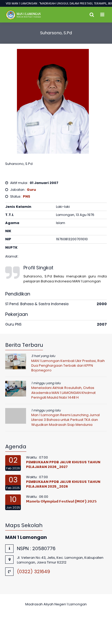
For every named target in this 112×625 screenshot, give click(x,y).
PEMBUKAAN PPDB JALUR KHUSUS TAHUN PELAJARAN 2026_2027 (63, 464)
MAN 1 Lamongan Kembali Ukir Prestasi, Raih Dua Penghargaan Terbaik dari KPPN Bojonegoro (68, 365)
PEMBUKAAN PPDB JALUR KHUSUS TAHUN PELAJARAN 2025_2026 (63, 484)
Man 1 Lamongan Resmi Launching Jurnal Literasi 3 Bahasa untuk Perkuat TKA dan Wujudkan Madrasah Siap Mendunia (65, 419)
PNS (26, 196)
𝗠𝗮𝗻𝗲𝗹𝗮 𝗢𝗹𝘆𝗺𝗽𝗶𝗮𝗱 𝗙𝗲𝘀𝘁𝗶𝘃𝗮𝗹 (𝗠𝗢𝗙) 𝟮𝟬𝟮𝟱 (61, 501)
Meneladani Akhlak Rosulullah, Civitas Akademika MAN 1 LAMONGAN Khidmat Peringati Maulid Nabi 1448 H (63, 392)
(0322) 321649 (33, 571)
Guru (31, 189)
